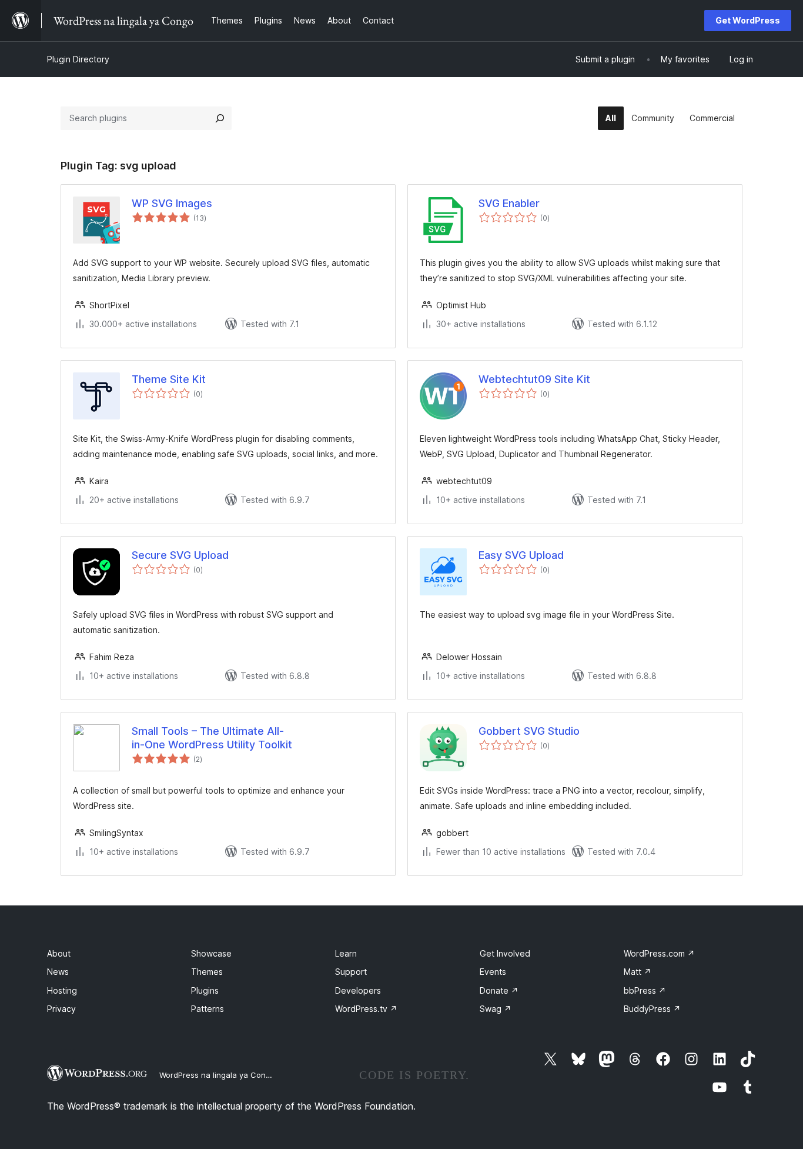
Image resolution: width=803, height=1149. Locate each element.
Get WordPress (747, 20)
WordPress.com (659, 953)
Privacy (61, 1009)
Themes (207, 972)
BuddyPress (652, 1009)
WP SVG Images (172, 203)
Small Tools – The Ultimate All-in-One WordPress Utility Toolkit (212, 738)
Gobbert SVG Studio (529, 731)
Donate (499, 990)
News (58, 972)
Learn (346, 953)
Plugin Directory (78, 59)
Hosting (62, 990)
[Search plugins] (220, 118)
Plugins (205, 990)
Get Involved (505, 953)
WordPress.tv (366, 1009)
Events (493, 972)
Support (351, 972)
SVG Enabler (509, 203)
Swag (495, 1009)
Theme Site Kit (169, 379)
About (59, 953)
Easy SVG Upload (521, 555)
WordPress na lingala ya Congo (217, 1075)
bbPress (645, 990)
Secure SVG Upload (180, 555)
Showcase (211, 953)
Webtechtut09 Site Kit (534, 379)
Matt (637, 972)
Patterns (207, 1009)
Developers (358, 990)
